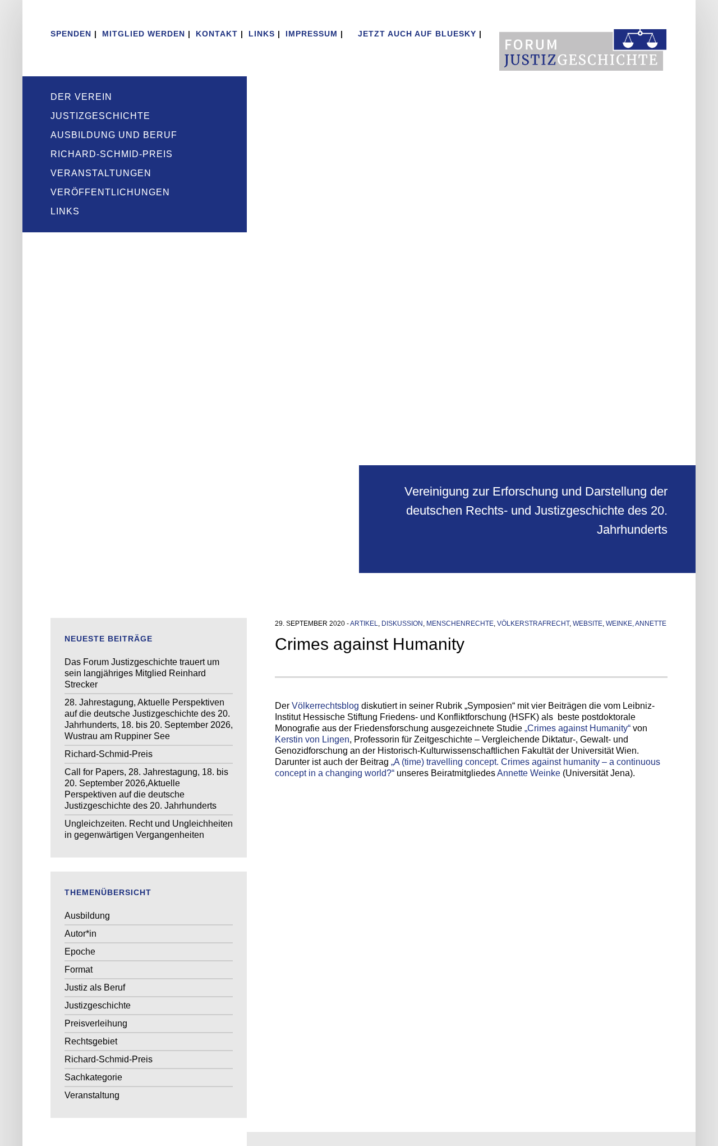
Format (79, 969)
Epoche (80, 951)
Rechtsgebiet (91, 1041)
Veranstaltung (92, 1095)
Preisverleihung (96, 1023)
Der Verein (81, 97)
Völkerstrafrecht (533, 623)
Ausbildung (87, 915)
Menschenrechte (460, 623)
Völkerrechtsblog (325, 705)
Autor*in (80, 933)
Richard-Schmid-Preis (111, 154)
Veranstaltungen (100, 173)
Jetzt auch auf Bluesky (415, 33)
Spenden (70, 33)
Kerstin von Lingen (312, 739)
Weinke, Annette (636, 623)
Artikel (364, 623)
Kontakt (217, 33)
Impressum (312, 33)
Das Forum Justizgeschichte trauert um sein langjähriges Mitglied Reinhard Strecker (142, 673)
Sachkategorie (93, 1077)
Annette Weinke (528, 773)
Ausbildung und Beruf (113, 135)
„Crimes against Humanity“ (577, 728)
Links (261, 33)
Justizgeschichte (100, 116)
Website (587, 623)
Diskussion (402, 623)
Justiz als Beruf (95, 987)
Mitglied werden (143, 33)
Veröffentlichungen (110, 192)
